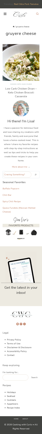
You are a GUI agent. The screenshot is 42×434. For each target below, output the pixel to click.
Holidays (11, 392)
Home (16, 419)
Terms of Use (13, 343)
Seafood (11, 396)
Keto (19, 84)
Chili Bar (7, 195)
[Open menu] (5, 14)
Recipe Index (13, 407)
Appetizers (12, 403)
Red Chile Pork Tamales (26, 4)
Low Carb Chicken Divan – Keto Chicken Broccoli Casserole (21, 92)
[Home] (14, 26)
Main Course (27, 84)
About (25, 419)
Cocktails (11, 400)
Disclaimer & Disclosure (19, 347)
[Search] (35, 175)
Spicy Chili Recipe (12, 201)
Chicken (13, 84)
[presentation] (21, 62)
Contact (11, 355)
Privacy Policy (14, 339)
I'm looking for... (11, 372)
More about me (19, 166)
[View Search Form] (37, 14)
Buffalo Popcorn (11, 188)
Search (34, 377)
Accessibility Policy (17, 351)
